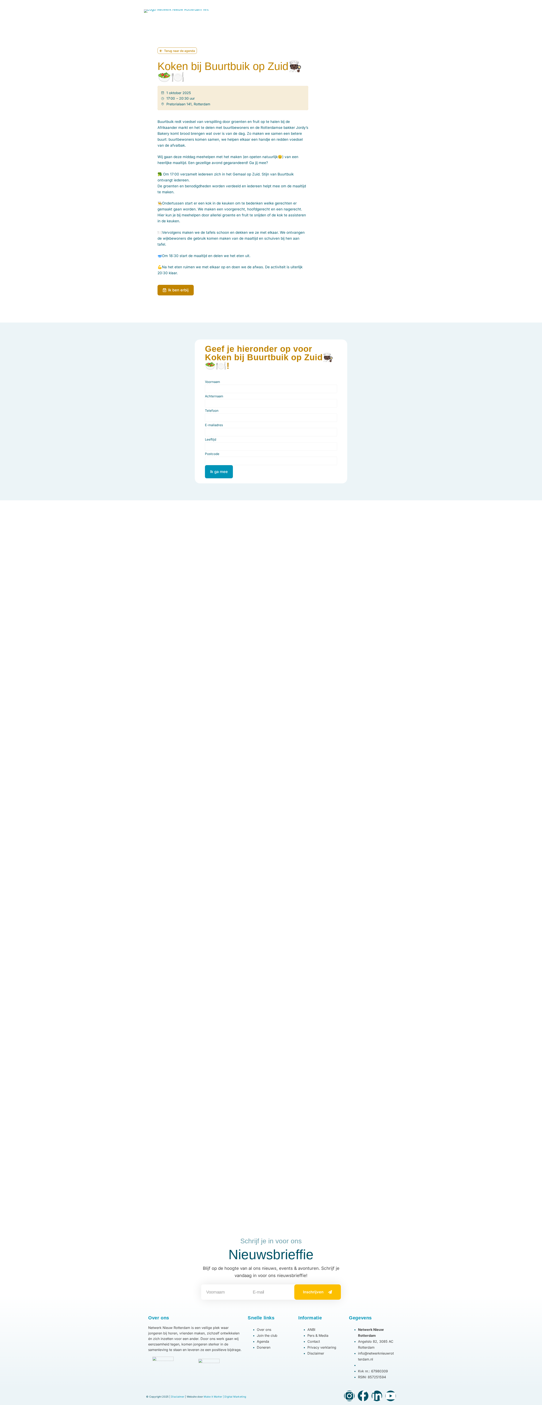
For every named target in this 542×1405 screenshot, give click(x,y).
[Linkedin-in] (377, 1396)
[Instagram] (389, 3)
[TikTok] (396, 3)
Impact (347, 15)
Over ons (322, 15)
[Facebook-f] (363, 1396)
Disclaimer (177, 1396)
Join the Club (235, 15)
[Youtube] (390, 1396)
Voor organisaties (288, 15)
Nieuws (366, 15)
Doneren (387, 15)
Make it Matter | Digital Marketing (225, 1396)
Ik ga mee (219, 471)
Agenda (260, 15)
